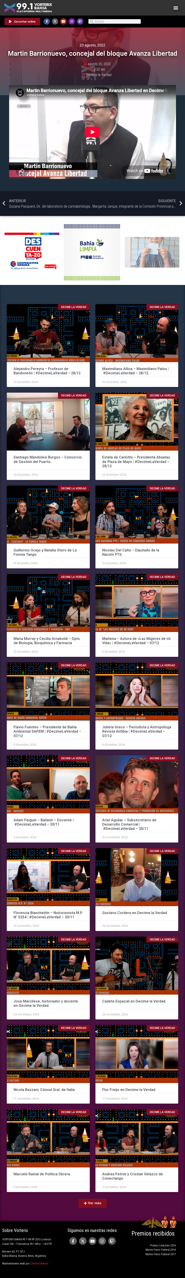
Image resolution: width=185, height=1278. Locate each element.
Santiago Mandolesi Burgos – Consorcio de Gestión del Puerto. (48, 459)
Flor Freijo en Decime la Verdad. (129, 1090)
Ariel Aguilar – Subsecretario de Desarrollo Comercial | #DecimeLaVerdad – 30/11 (129, 824)
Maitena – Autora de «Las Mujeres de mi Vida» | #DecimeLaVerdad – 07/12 (136, 641)
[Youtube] (63, 21)
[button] (176, 8)
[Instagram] (72, 21)
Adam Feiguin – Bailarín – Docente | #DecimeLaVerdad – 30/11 (44, 822)
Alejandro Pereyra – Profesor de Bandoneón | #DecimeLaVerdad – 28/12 (47, 371)
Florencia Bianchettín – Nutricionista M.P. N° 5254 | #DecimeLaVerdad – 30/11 (48, 915)
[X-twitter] (55, 21)
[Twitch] (80, 21)
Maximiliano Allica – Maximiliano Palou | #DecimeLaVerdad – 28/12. (135, 371)
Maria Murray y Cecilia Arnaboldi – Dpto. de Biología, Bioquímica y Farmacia (47, 641)
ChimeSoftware (39, 1263)
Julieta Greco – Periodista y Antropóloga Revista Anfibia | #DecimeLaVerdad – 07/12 (136, 731)
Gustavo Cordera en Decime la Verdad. (135, 913)
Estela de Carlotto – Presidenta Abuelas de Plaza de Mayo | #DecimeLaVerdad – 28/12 (136, 461)
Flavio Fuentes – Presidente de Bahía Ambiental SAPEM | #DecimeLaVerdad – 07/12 (47, 731)
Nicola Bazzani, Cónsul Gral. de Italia (44, 1090)
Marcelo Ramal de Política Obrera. (42, 1174)
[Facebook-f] (47, 21)
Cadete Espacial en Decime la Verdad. (134, 1001)
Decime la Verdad (98, 75)
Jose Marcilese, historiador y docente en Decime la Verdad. (46, 1003)
